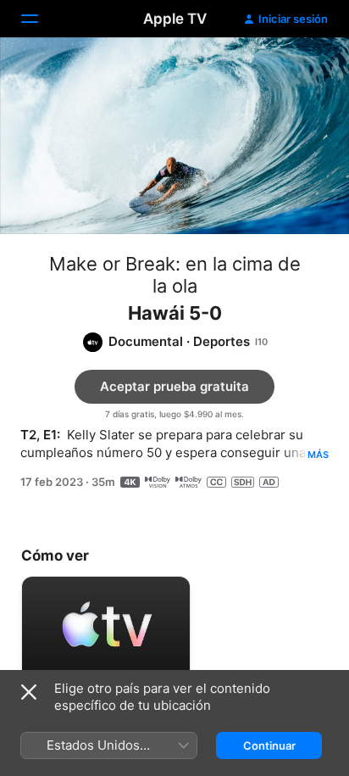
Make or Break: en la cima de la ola (175, 275)
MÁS (318, 455)
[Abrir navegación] (39, 18)
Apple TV (175, 18)
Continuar (269, 745)
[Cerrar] (28, 692)
